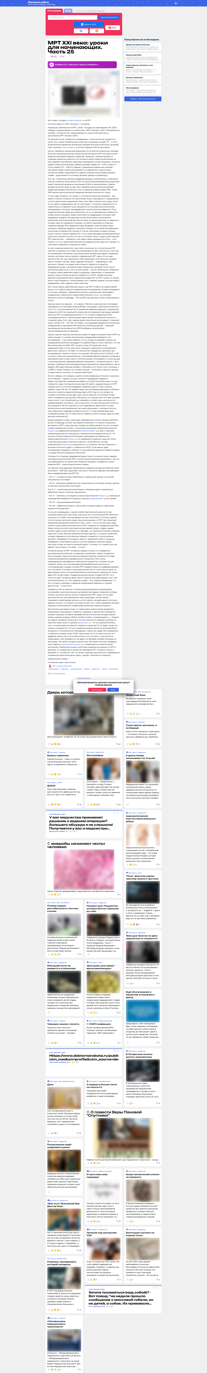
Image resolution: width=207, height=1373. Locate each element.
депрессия (96, 669)
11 (159, 1163)
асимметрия (113, 669)
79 (120, 1221)
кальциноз (64, 669)
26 (120, 744)
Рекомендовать (59, 674)
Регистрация (54, 10)
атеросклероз (54, 669)
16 (80, 804)
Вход (68, 10)
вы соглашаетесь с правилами (95, 11)
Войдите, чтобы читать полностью (143, 99)
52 (80, 1133)
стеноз (104, 669)
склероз (87, 669)
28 (120, 804)
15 (159, 744)
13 (80, 1310)
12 (120, 1013)
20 (80, 1250)
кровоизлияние (76, 669)
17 (159, 1103)
